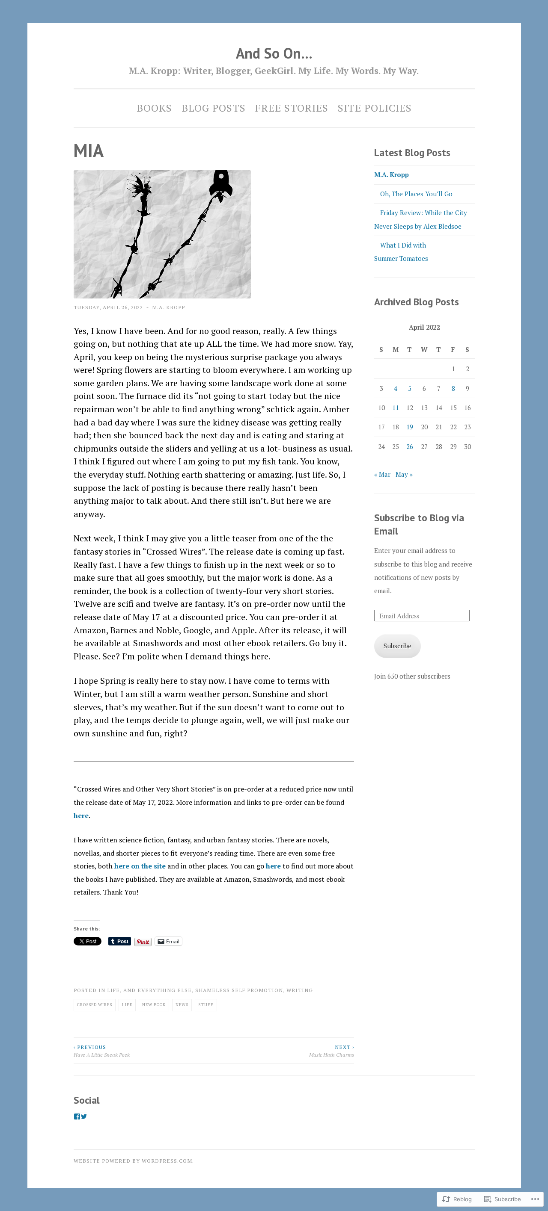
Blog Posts (214, 108)
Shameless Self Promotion (239, 990)
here (81, 815)
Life (127, 1004)
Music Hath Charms (331, 1050)
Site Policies (375, 108)
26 (409, 446)
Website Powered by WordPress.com (133, 1160)
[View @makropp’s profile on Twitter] (83, 1116)
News (182, 1004)
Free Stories (291, 108)
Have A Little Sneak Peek (102, 1050)
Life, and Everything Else (149, 990)
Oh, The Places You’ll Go (416, 193)
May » (404, 474)
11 (395, 407)
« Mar (382, 474)
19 (409, 426)
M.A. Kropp (168, 307)
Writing (299, 990)
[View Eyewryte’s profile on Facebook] (77, 1116)
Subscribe (397, 645)
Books (154, 108)
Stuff (206, 1004)
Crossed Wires (94, 1004)
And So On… (274, 53)
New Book (154, 1004)
